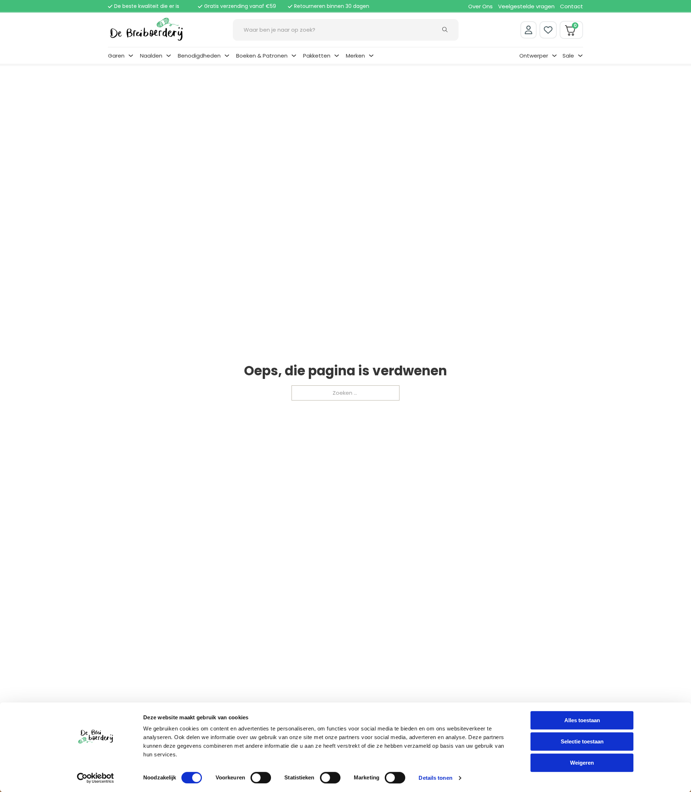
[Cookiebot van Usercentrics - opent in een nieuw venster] (95, 778)
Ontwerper (533, 55)
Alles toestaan (582, 720)
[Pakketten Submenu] (336, 55)
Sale (568, 55)
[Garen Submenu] (131, 55)
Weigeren (582, 763)
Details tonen (435, 778)
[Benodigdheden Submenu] (227, 55)
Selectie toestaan (582, 741)
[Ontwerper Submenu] (554, 55)
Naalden (151, 55)
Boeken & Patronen (262, 55)
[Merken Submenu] (371, 55)
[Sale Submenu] (580, 55)
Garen (116, 55)
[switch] (260, 777)
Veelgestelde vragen (526, 6)
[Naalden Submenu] (168, 55)
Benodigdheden (199, 55)
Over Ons (480, 6)
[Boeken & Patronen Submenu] (294, 55)
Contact (571, 6)
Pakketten (316, 55)
